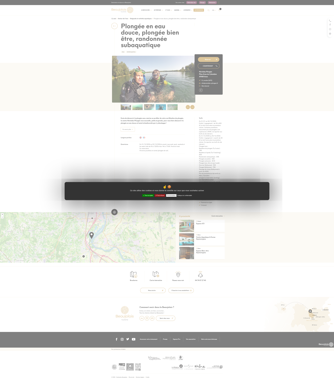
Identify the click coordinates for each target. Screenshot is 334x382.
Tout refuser (160, 195)
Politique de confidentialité (184, 195)
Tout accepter (148, 195)
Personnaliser (171, 195)
